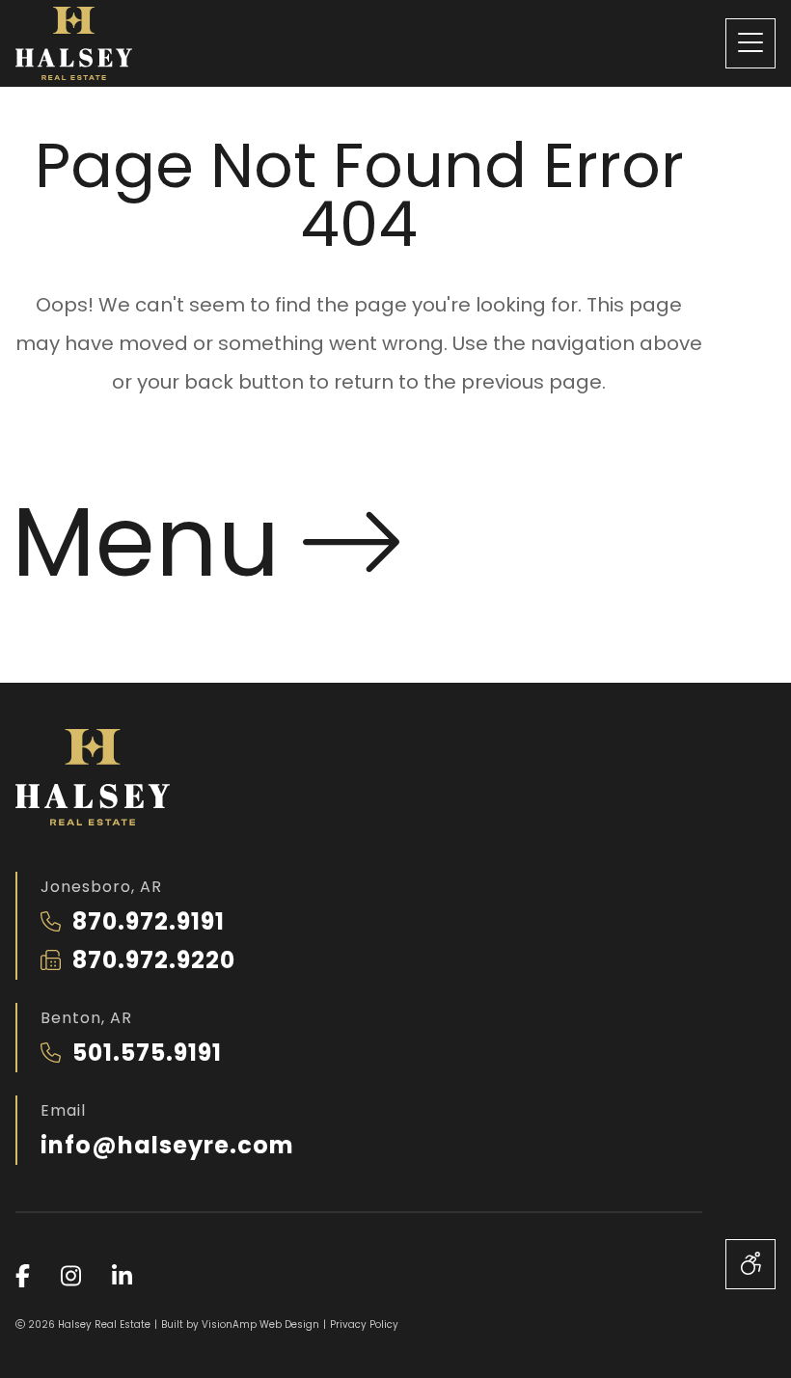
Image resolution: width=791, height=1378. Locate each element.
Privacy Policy (364, 1324)
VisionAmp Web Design (260, 1324)
